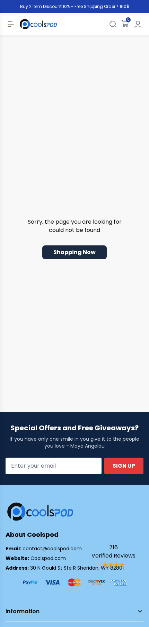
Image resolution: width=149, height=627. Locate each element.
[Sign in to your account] (137, 24)
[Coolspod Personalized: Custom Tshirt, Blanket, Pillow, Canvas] (38, 24)
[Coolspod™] (40, 512)
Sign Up (124, 466)
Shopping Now (74, 252)
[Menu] (11, 24)
